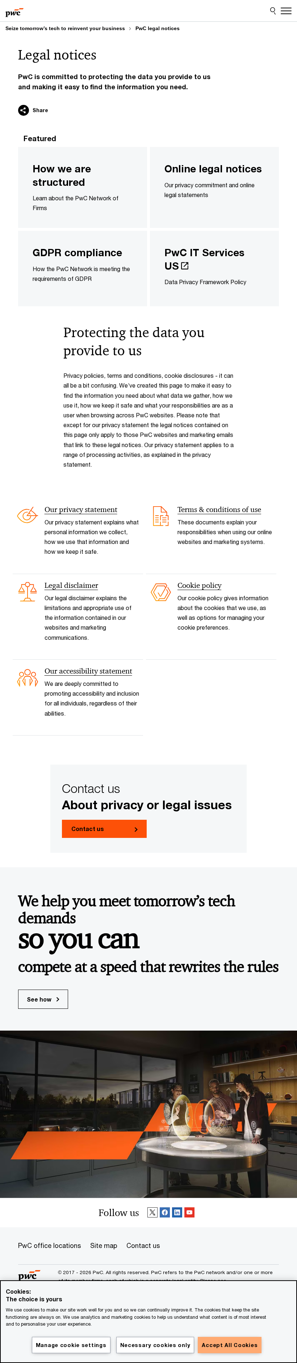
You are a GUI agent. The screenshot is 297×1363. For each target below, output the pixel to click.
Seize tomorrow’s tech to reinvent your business (65, 28)
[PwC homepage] (14, 11)
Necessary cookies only (155, 1345)
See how (40, 999)
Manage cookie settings (71, 1345)
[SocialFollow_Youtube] (189, 1212)
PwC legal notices (157, 28)
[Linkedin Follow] (177, 1212)
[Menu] (286, 11)
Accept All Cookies (230, 1345)
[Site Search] (273, 11)
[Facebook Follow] (165, 1212)
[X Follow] (152, 1212)
